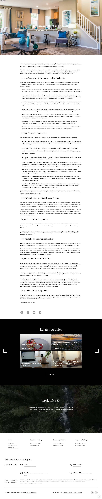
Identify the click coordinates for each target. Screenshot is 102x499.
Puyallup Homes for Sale (80, 443)
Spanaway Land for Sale (58, 445)
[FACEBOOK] (92, 492)
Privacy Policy (68, 492)
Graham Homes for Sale (35, 443)
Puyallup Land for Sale (80, 445)
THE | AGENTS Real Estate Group (52, 73)
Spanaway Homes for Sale (58, 443)
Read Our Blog (11, 447)
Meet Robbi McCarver (12, 445)
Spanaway (50, 295)
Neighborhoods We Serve (13, 448)
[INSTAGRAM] (96, 492)
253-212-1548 (77, 466)
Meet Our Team (11, 443)
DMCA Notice (77, 492)
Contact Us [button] (51, 418)
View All (51, 374)
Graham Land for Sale (34, 445)
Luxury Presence (31, 492)
